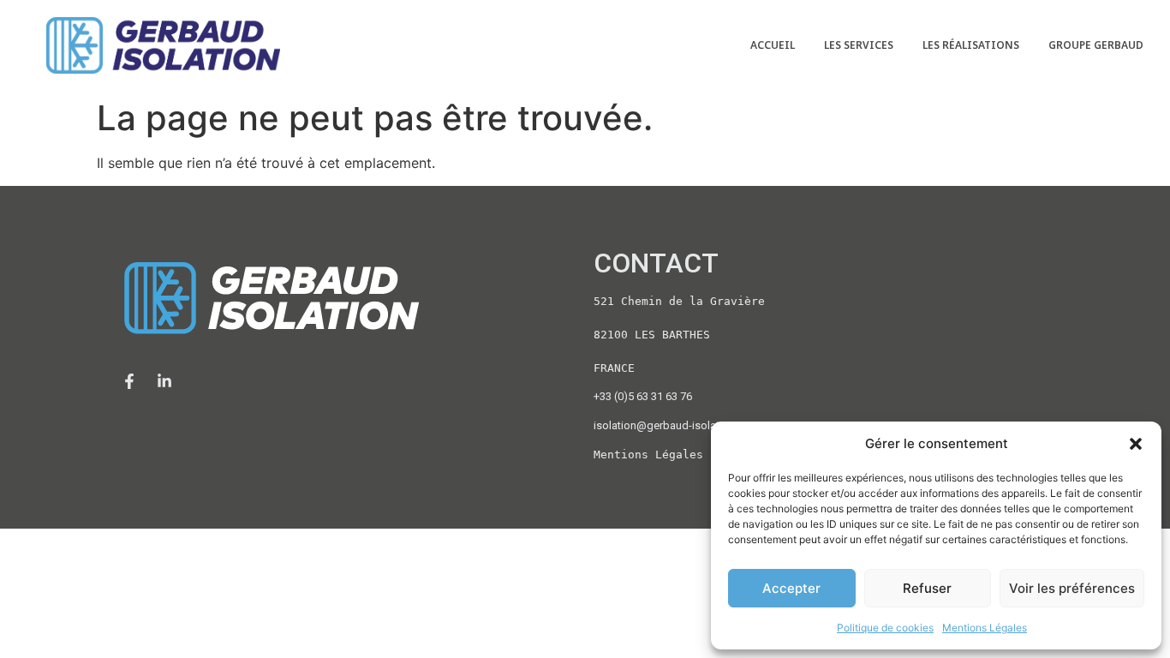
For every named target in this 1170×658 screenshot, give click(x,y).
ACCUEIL (772, 45)
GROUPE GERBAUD (1095, 45)
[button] (1135, 443)
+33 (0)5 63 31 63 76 (643, 396)
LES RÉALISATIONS (970, 45)
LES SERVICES (858, 45)
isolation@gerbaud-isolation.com (677, 425)
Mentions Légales (984, 627)
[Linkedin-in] (164, 381)
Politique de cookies (885, 627)
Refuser (927, 588)
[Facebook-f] (129, 381)
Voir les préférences (1072, 588)
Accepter (791, 588)
